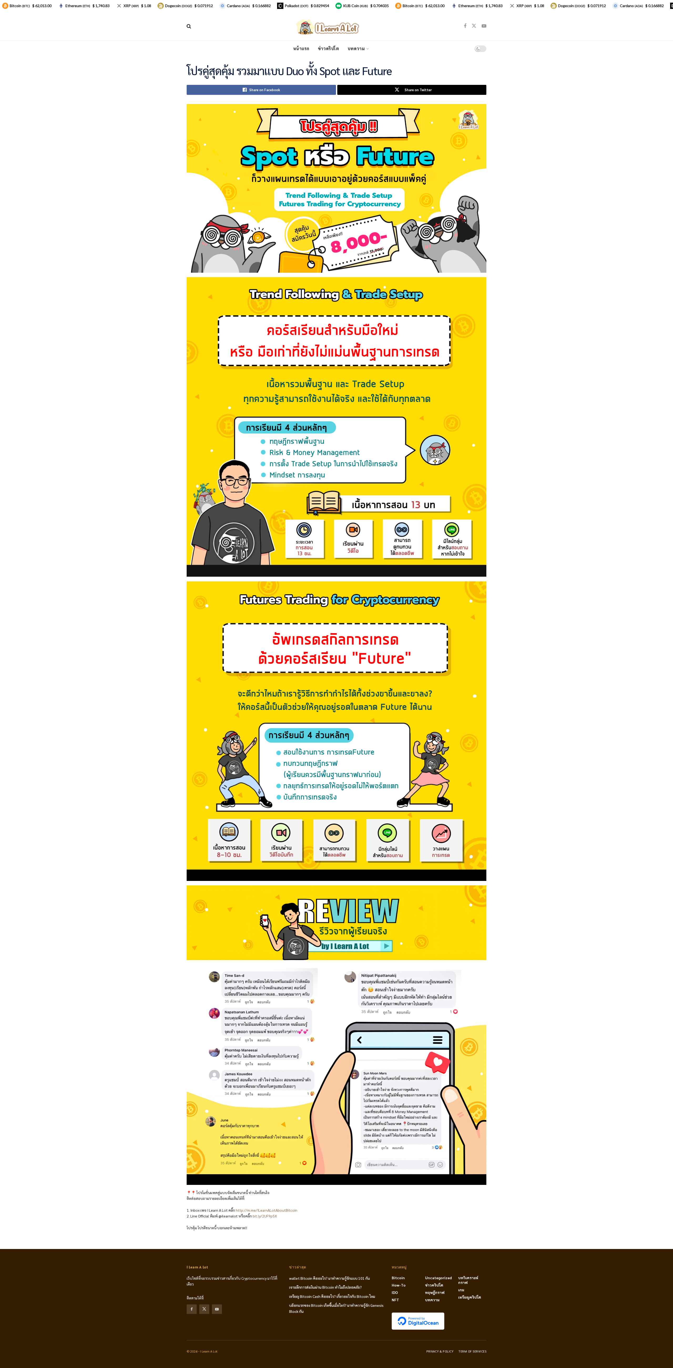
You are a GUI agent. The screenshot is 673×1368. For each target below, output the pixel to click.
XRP (131, 5)
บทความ (356, 48)
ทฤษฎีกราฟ (435, 1292)
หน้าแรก (301, 48)
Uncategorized (438, 1277)
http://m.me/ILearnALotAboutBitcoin (266, 1210)
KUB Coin (355, 5)
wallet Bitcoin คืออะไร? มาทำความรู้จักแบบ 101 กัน (329, 1278)
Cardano (238, 5)
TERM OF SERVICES (472, 1351)
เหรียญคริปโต (469, 1297)
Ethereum (77, 5)
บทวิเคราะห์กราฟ (468, 1280)
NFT (395, 1299)
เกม (461, 1289)
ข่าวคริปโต (328, 48)
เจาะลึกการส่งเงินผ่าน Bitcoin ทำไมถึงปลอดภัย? (325, 1287)
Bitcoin (398, 1277)
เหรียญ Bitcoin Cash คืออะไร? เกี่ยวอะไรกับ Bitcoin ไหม (332, 1296)
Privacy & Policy (440, 1351)
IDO (395, 1292)
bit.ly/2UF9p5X (265, 1216)
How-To (399, 1285)
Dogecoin (178, 5)
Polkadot (296, 5)
